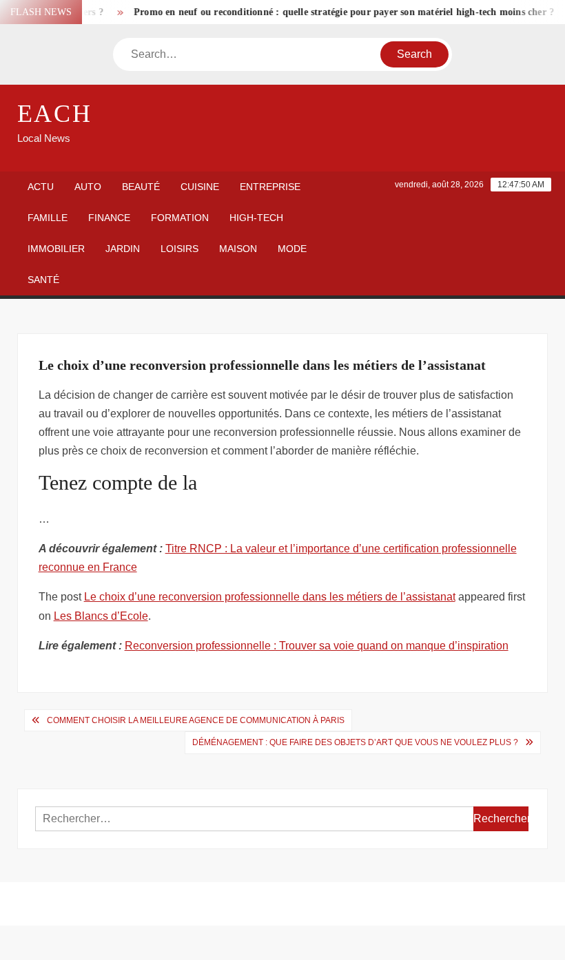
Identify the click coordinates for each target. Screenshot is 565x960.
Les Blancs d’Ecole (101, 616)
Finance (109, 217)
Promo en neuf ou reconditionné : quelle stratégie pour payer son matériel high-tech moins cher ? (337, 12)
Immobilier (56, 248)
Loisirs (179, 248)
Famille (48, 217)
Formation (180, 217)
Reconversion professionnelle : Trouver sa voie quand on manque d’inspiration (316, 645)
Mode (292, 248)
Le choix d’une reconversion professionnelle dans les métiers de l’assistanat (269, 597)
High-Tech (256, 217)
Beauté (141, 186)
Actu (41, 186)
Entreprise (270, 186)
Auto (87, 186)
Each (55, 113)
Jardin (122, 248)
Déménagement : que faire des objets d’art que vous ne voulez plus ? (355, 742)
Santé (43, 279)
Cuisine (200, 186)
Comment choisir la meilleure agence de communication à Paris (196, 720)
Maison (238, 248)
